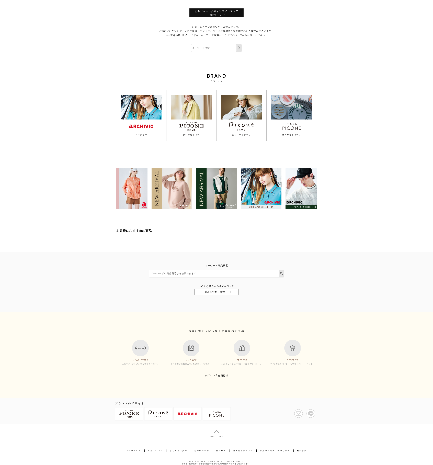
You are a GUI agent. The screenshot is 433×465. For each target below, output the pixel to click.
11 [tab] (215, 214)
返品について (155, 450)
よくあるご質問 (178, 450)
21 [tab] (239, 214)
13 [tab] (220, 214)
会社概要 (221, 450)
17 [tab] (230, 214)
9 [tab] (211, 214)
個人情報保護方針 (243, 450)
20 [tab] (237, 214)
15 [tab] (225, 214)
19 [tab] (234, 214)
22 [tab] (241, 214)
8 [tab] (208, 214)
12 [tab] (218, 214)
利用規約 (302, 450)
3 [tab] (196, 214)
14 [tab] (222, 214)
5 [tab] (201, 214)
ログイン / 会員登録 (216, 375)
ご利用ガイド (133, 450)
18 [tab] (232, 214)
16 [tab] (227, 214)
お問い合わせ (201, 450)
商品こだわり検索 (215, 292)
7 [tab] (206, 214)
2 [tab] (194, 214)
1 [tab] (192, 214)
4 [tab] (199, 214)
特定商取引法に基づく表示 (275, 450)
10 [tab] (213, 214)
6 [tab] (203, 214)
